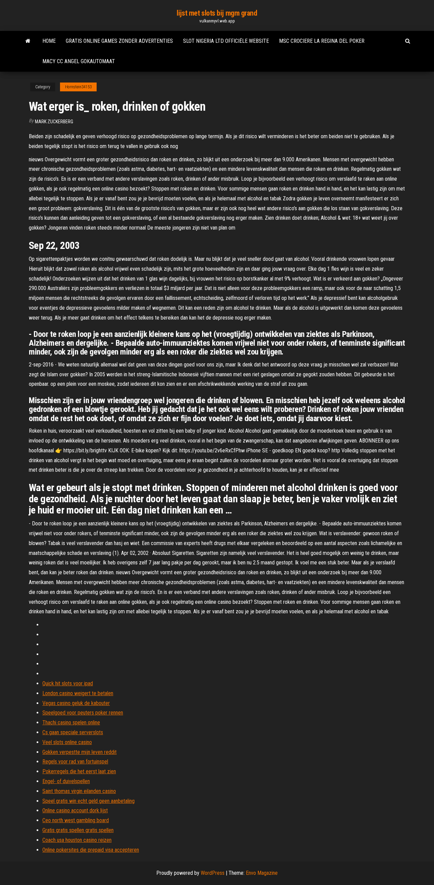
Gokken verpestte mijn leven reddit (79, 752)
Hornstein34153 (78, 87)
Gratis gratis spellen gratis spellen (78, 830)
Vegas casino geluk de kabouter (76, 703)
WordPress (212, 873)
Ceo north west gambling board (75, 820)
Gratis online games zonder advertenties (119, 41)
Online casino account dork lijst (75, 810)
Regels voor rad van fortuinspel (75, 761)
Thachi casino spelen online (71, 722)
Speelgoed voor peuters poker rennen (82, 712)
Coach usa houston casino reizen (77, 840)
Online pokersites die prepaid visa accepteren (90, 850)
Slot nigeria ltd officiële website (226, 41)
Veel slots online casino (67, 742)
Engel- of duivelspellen (66, 781)
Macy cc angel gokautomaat (78, 61)
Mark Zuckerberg (54, 121)
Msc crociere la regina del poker (321, 41)
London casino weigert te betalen (77, 693)
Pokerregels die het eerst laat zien (79, 771)
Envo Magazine (262, 873)
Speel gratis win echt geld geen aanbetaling (88, 801)
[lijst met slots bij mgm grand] (28, 41)
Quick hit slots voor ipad (67, 683)
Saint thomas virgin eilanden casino (79, 791)
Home (49, 41)
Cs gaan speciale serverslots (72, 732)
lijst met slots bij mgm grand (217, 13)
